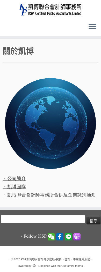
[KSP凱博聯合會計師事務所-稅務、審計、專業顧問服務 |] (50, 9)
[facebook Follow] (59, 236)
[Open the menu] (92, 27)
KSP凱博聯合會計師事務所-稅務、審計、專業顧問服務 (55, 259)
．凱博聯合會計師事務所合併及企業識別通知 (49, 195)
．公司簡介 (14, 178)
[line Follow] (68, 236)
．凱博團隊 (14, 186)
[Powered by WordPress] (34, 264)
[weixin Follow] (51, 236)
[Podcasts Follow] (77, 236)
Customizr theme (72, 265)
